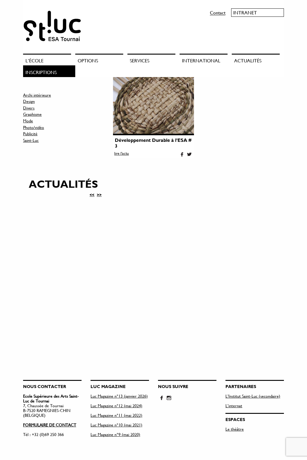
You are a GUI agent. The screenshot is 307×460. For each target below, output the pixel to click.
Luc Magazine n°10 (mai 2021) (116, 425)
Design (29, 101)
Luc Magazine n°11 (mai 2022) (116, 415)
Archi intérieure (37, 95)
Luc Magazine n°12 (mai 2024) (116, 405)
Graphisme (32, 114)
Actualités (247, 60)
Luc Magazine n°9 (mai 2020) (115, 434)
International (201, 60)
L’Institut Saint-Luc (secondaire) (252, 396)
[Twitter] (189, 154)
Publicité (30, 133)
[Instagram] (168, 398)
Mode (28, 121)
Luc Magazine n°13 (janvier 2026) (119, 396)
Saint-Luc (31, 140)
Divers (28, 108)
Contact (217, 12)
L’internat (233, 405)
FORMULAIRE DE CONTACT (49, 425)
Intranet (245, 12)
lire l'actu (121, 153)
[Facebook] (182, 154)
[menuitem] (49, 59)
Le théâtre (234, 429)
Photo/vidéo (33, 127)
